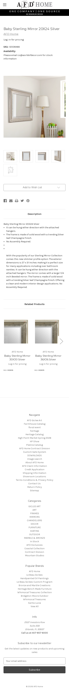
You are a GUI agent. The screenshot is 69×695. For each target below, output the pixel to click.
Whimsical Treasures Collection (34, 592)
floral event (34, 427)
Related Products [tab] (34, 304)
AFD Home (34, 571)
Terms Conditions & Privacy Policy (34, 480)
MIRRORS (34, 516)
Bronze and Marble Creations (34, 585)
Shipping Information (34, 473)
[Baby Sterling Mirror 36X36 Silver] (48, 330)
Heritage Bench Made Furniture (34, 588)
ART (34, 509)
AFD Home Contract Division (34, 448)
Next (61, 341)
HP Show (34, 441)
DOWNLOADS (34, 455)
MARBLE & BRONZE (34, 538)
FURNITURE (34, 527)
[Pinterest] (28, 200)
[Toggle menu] (4, 4)
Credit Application (34, 469)
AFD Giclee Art (34, 420)
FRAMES (34, 513)
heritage (34, 430)
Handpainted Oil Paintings (34, 578)
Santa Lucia (34, 602)
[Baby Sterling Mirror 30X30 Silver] (17, 330)
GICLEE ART (34, 506)
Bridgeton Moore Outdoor (34, 595)
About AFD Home (34, 462)
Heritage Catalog (34, 434)
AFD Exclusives (34, 545)
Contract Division (34, 552)
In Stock (34, 541)
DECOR (34, 524)
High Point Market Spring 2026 (34, 438)
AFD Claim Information (34, 466)
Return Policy (34, 487)
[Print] (16, 200)
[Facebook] (5, 200)
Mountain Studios (34, 555)
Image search (34, 459)
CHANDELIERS (34, 520)
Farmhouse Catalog (34, 423)
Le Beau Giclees (34, 574)
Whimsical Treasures (34, 599)
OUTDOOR (34, 534)
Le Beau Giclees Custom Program (34, 581)
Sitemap (34, 490)
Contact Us (34, 483)
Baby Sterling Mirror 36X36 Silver (48, 357)
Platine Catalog (34, 445)
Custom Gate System (34, 452)
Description (34, 213)
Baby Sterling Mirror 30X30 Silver (17, 357)
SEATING (34, 531)
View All (35, 606)
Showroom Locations (34, 476)
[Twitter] (22, 200)
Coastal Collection (34, 548)
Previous (4, 341)
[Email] (11, 200)
